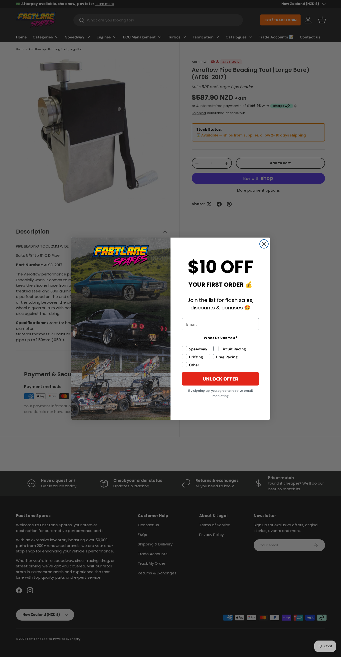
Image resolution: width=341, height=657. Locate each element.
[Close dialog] (264, 244)
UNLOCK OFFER (220, 379)
